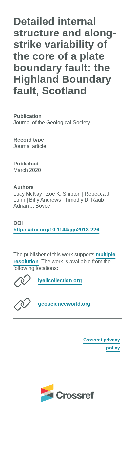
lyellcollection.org (60, 280)
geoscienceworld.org (64, 304)
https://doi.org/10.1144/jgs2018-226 (56, 229)
